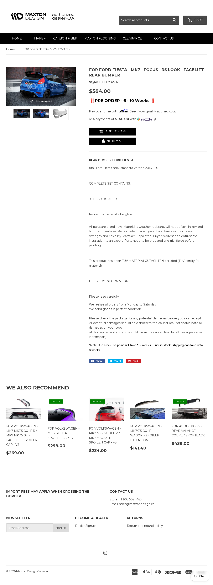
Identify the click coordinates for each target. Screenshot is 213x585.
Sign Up (61, 528)
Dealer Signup (85, 526)
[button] (148, 119)
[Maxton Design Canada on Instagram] (105, 553)
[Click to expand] (41, 86)
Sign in (170, 10)
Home (10, 49)
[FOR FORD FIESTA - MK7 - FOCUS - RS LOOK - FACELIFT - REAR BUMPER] (22, 113)
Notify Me (115, 141)
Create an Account (194, 10)
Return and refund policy (145, 526)
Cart (198, 20)
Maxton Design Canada (32, 571)
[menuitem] (14, 38)
